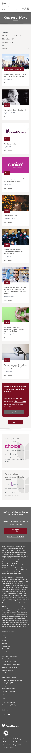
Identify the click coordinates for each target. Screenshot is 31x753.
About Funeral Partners (9, 677)
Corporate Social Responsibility (12, 745)
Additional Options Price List (10, 667)
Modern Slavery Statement (19, 742)
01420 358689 (26, 9)
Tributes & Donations (8, 649)
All (3, 36)
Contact (4, 652)
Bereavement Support (8, 688)
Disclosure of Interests (8, 691)
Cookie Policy (17, 739)
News (14, 39)
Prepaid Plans (7, 42)
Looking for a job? (7, 683)
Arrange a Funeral (14, 412)
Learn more (9, 464)
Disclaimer (6, 742)
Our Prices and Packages (9, 656)
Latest (4, 49)
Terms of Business (7, 670)
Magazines (6, 39)
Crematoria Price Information (11, 664)
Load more (15, 422)
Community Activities (14, 36)
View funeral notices (12, 496)
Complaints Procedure (9, 748)
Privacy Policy (7, 739)
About (4, 635)
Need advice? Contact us (15, 536)
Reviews (4, 643)
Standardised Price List (9, 662)
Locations (5, 638)
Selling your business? (8, 686)
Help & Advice (6, 673)
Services (4, 640)
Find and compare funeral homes (12, 680)
